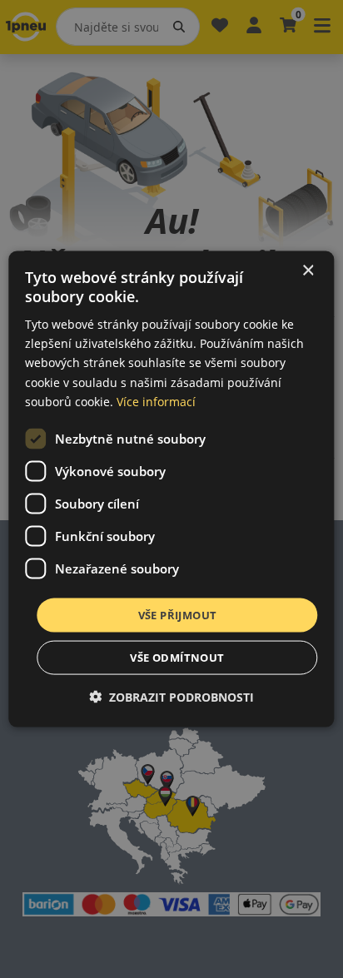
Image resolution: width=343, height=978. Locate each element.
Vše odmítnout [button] (177, 657)
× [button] (307, 270)
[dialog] (171, 489)
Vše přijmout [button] (177, 614)
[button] (171, 697)
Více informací (156, 401)
